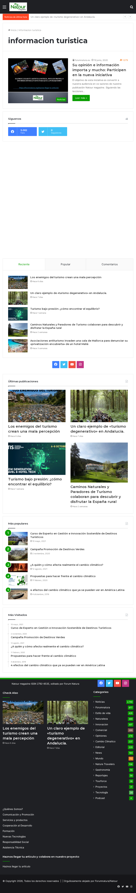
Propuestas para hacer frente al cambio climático (63, 576)
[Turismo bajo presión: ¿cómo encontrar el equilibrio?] (18, 314)
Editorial (99, 747)
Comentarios (110, 264)
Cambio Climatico (105, 741)
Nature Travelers (105, 764)
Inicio (13, 30)
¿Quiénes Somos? (13, 809)
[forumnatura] (18, 6)
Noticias (100, 701)
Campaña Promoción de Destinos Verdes (57, 549)
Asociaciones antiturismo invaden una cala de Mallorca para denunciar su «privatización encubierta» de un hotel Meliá (79, 342)
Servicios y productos (15, 820)
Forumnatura (102, 707)
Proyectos (101, 786)
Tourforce (101, 781)
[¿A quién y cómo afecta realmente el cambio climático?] (18, 567)
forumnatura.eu (82, 60)
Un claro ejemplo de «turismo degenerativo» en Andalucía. (68, 293)
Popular (65, 264)
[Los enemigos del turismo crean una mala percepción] (18, 282)
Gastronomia (102, 769)
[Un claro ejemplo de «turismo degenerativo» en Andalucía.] (18, 298)
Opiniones (101, 735)
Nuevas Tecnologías (14, 836)
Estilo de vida (102, 713)
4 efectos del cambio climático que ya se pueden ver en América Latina (77, 590)
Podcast (100, 798)
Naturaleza (101, 718)
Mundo (99, 758)
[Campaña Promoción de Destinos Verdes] (18, 554)
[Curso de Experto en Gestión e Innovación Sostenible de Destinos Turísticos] (18, 538)
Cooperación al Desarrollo (17, 825)
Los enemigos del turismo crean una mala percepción (65, 277)
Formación (9, 831)
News (98, 752)
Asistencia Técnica (13, 847)
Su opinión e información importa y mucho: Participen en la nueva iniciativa (99, 70)
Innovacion (101, 724)
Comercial (101, 730)
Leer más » (81, 98)
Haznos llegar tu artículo (16, 866)
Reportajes (101, 775)
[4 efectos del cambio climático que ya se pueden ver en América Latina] (18, 593)
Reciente (24, 264)
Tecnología (101, 792)
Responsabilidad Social (16, 842)
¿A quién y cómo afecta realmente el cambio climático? (66, 564)
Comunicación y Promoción (18, 814)
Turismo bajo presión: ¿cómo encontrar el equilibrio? (60, 16)
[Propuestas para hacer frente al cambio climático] (18, 580)
